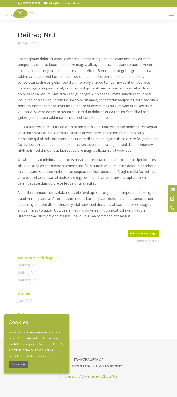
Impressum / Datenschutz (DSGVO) (88, 376)
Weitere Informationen (40, 355)
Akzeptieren (19, 364)
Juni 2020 (25, 300)
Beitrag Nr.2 (28, 272)
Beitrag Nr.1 (28, 280)
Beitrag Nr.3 (28, 265)
